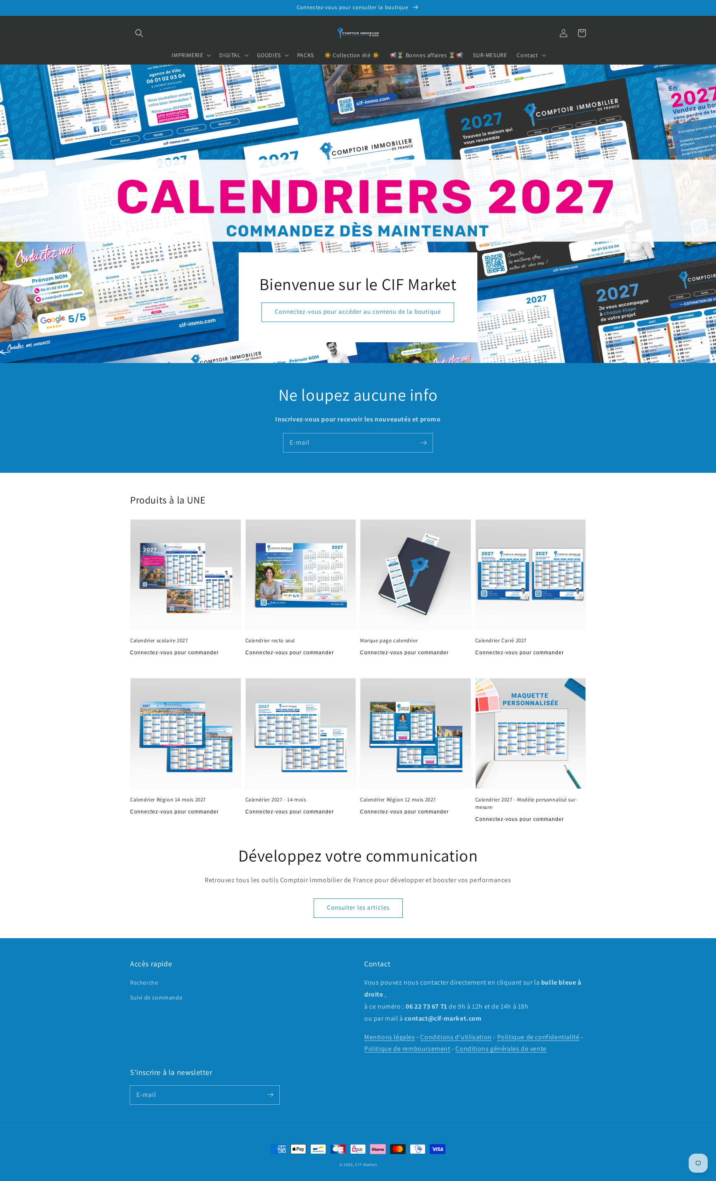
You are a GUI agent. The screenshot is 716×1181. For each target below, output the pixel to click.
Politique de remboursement (407, 1048)
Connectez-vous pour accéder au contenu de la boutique (358, 311)
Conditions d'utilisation (455, 1037)
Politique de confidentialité (538, 1037)
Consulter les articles (358, 907)
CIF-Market (366, 1164)
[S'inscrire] (423, 442)
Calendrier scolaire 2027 (159, 640)
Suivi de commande (156, 997)
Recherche (144, 982)
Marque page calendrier (389, 640)
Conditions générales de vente (500, 1048)
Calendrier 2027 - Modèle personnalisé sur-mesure (526, 803)
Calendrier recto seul (270, 640)
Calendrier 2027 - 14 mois (275, 799)
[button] (139, 33)
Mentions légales (389, 1037)
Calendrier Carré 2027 (501, 640)
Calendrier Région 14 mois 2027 (168, 799)
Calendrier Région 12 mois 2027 (398, 799)
